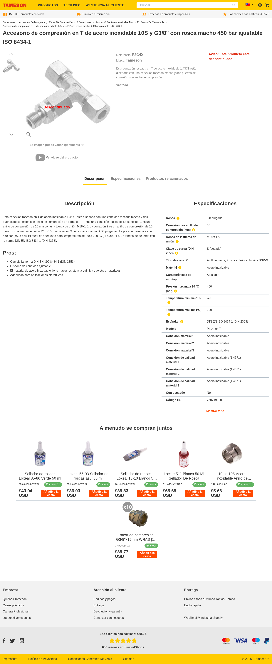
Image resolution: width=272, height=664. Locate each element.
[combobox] (187, 5)
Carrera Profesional (15, 611)
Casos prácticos (13, 605)
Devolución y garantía (107, 611)
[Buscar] (234, 5)
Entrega (98, 605)
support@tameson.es (17, 617)
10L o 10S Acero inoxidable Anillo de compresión (232, 478)
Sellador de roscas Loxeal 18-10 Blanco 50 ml (136, 478)
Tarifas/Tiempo (225, 599)
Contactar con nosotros (108, 617)
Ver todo (122, 85)
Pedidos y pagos (104, 599)
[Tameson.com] (15, 5)
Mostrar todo (215, 411)
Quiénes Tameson (15, 599)
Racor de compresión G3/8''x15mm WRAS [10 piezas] (136, 539)
